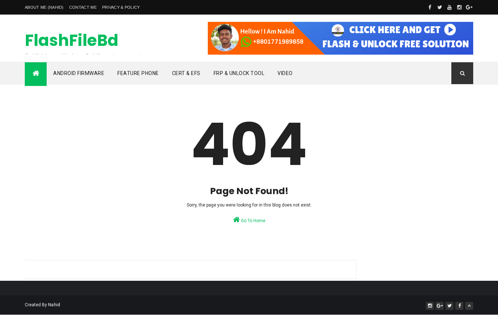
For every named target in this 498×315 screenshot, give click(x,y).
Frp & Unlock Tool (239, 73)
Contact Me (83, 7)
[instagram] (459, 7)
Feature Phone (138, 73)
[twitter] (440, 7)
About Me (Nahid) (44, 7)
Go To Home (252, 220)
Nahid (54, 304)
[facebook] (430, 7)
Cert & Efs (186, 73)
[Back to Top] (469, 306)
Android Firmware (78, 73)
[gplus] (469, 7)
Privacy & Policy (121, 7)
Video (285, 73)
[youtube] (450, 7)
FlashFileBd (71, 40)
